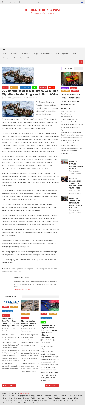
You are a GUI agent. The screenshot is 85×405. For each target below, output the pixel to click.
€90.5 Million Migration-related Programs (20, 269)
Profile (75, 54)
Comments (63, 396)
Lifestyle (6, 58)
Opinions (65, 54)
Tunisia (51, 87)
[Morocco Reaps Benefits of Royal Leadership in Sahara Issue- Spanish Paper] (11, 302)
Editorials (52, 400)
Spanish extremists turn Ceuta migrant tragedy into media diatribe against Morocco (70, 101)
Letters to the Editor (16, 403)
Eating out (19, 400)
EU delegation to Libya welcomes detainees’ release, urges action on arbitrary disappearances (49, 331)
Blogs (55, 396)
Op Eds (60, 400)
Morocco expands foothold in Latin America (76, 165)
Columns (68, 68)
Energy (35, 54)
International (45, 54)
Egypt (4, 398)
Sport (57, 54)
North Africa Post (19, 98)
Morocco (43, 87)
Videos (29, 58)
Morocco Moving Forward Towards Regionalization (28, 323)
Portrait (5, 403)
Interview (73, 400)
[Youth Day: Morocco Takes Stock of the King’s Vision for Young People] (64, 179)
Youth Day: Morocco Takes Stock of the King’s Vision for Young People (75, 183)
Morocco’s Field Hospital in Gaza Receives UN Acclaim (10, 385)
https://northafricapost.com (22, 289)
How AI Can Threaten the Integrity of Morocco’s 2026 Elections (75, 203)
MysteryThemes (24, 393)
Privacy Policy (38, 2)
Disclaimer (48, 2)
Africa (50, 398)
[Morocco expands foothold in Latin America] (64, 161)
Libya (34, 87)
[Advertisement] (42, 31)
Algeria (80, 396)
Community (18, 58)
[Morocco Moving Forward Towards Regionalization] (30, 305)
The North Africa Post (26, 2)
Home (5, 54)
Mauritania (17, 398)
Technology (27, 400)
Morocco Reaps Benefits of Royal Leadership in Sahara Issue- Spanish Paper (10, 322)
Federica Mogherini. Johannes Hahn (46, 269)
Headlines (14, 54)
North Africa (14, 271)
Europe (5, 87)
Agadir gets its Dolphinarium (52, 385)
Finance (39, 396)
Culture (5, 400)
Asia (63, 398)
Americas (57, 398)
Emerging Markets (22, 396)
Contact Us (56, 2)
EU (34, 269)
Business (25, 54)
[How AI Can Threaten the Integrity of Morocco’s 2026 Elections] (64, 198)
